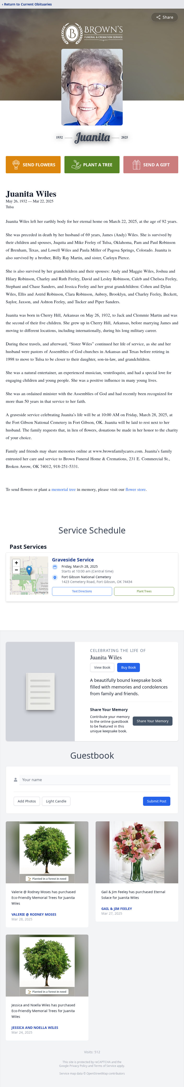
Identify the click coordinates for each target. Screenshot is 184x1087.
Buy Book (128, 667)
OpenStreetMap (97, 1073)
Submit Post (156, 801)
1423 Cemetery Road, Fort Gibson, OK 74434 (97, 581)
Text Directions (82, 591)
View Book (102, 667)
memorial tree (64, 489)
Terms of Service (105, 1066)
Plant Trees (144, 591)
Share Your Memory (152, 721)
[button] (29, 571)
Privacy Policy (78, 1066)
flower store (136, 489)
